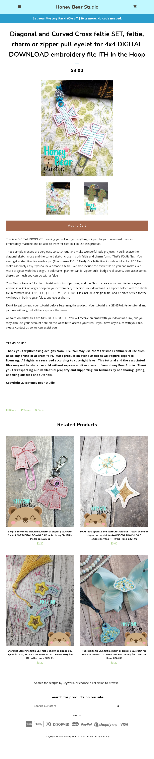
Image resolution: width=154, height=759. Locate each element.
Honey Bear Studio (77, 7)
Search (77, 715)
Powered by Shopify (98, 736)
